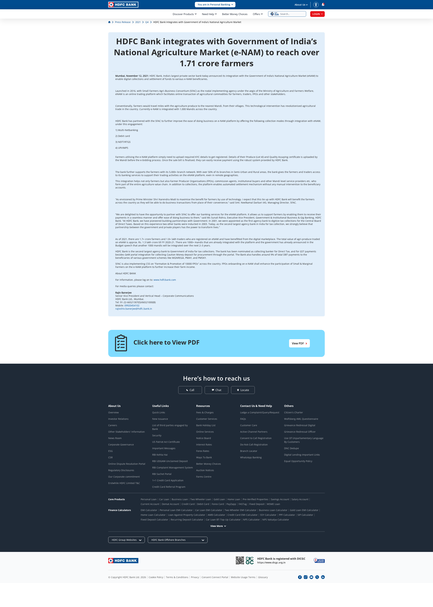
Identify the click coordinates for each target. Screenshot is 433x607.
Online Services (205, 431)
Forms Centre (203, 476)
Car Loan (164, 499)
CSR (110, 457)
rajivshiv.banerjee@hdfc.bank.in (133, 308)
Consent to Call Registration (256, 438)
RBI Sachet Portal (162, 474)
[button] (215, 4)
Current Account (150, 504)
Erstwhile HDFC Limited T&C (124, 483)
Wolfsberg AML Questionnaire (301, 418)
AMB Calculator (216, 514)
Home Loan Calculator (153, 514)
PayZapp (231, 504)
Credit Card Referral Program (168, 486)
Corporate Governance (121, 444)
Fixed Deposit (257, 504)
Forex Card (218, 504)
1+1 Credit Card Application (168, 480)
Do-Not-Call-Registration (254, 444)
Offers (256, 14)
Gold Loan (219, 499)
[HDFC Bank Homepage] (109, 22)
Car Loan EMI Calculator (208, 510)
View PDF (298, 343)
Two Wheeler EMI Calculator (240, 510)
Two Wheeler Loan (200, 499)
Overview (113, 412)
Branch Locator (248, 451)
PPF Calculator (287, 514)
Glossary (263, 577)
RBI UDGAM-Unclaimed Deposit (170, 461)
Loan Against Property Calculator (186, 514)
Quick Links (158, 412)
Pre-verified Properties (255, 499)
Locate (245, 390)
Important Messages (163, 448)
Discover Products (183, 14)
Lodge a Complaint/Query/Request (259, 412)
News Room (115, 438)
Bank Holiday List (205, 425)
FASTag (243, 504)
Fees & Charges (205, 412)
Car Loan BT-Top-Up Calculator (223, 519)
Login (316, 14)
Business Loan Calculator (273, 510)
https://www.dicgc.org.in (271, 562)
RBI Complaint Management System (172, 467)
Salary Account (300, 499)
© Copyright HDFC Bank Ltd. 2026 (127, 577)
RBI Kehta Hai (160, 454)
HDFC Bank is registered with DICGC (281, 559)
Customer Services (206, 418)
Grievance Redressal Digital (299, 425)
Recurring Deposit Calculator (187, 519)
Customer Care (248, 425)
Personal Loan (149, 499)
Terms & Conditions (177, 577)
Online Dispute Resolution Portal (126, 463)
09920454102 (131, 305)
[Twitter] (317, 577)
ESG (110, 451)
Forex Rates (202, 451)
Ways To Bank (204, 457)
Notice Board (203, 438)
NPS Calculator (251, 519)
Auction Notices (205, 470)
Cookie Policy (156, 577)
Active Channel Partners (253, 431)
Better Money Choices (234, 14)
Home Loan (233, 499)
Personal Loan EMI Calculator (176, 510)
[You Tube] (311, 577)
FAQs (243, 418)
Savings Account (280, 499)
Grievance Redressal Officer (300, 431)
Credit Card (188, 504)
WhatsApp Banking (251, 457)
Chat (218, 390)
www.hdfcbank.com (165, 279)
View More (216, 526)
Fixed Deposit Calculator (154, 519)
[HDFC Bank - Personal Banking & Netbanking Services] (123, 560)
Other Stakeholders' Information (126, 431)
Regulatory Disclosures (121, 470)
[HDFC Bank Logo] (123, 5)
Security (156, 435)
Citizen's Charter (293, 412)
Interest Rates (204, 444)
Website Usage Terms (243, 577)
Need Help (208, 14)
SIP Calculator (305, 514)
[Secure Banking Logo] (319, 560)
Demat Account (170, 504)
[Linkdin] (323, 577)
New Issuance (160, 418)
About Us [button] (300, 4)
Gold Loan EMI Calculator (304, 510)
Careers (112, 425)
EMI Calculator (149, 510)
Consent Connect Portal (215, 577)
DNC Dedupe (291, 448)
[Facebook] (300, 577)
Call (192, 390)
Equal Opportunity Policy (298, 461)
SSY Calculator (268, 514)
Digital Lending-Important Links (302, 454)
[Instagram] (305, 577)
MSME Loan (273, 504)
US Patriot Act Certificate (166, 441)
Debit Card (203, 504)
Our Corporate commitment (124, 476)
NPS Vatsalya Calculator (275, 519)
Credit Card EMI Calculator (242, 514)
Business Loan (180, 499)
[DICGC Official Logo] (250, 560)
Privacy (195, 577)
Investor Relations (118, 418)
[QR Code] (240, 560)
